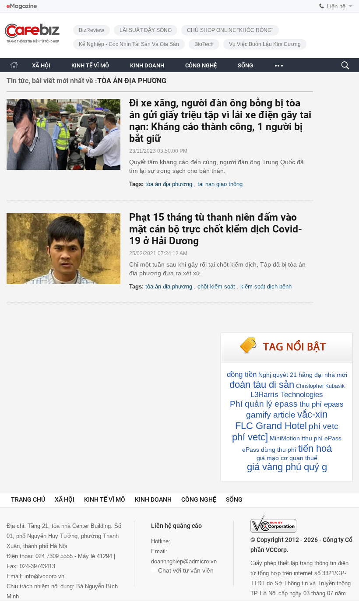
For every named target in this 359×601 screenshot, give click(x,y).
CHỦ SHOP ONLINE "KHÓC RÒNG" (230, 30)
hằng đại (311, 374)
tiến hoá (315, 448)
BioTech (204, 44)
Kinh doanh (153, 499)
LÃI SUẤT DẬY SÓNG (146, 30)
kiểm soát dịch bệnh (266, 286)
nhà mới (335, 374)
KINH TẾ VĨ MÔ (90, 65)
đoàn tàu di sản (261, 384)
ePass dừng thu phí (269, 449)
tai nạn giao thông (220, 184)
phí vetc (323, 426)
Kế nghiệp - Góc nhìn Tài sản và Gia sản (129, 44)
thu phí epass (321, 404)
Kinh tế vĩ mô (104, 499)
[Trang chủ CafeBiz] (14, 65)
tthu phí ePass (321, 438)
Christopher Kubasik (320, 386)
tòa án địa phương (168, 184)
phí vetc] (250, 437)
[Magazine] (22, 6)
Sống (234, 499)
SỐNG (245, 65)
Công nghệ (198, 499)
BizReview (91, 30)
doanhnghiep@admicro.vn (184, 561)
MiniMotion (285, 438)
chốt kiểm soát (216, 286)
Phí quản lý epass (264, 403)
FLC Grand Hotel (271, 425)
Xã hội (64, 499)
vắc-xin (312, 414)
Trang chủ (28, 499)
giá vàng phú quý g (287, 466)
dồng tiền (242, 374)
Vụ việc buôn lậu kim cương (265, 44)
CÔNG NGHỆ (201, 65)
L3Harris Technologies (286, 394)
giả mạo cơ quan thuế (287, 457)
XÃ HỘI (41, 65)
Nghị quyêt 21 (277, 374)
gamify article (271, 414)
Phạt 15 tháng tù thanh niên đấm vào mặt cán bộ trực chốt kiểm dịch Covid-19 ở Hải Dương (215, 229)
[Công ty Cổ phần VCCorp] (273, 523)
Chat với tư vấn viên (185, 570)
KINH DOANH (147, 65)
